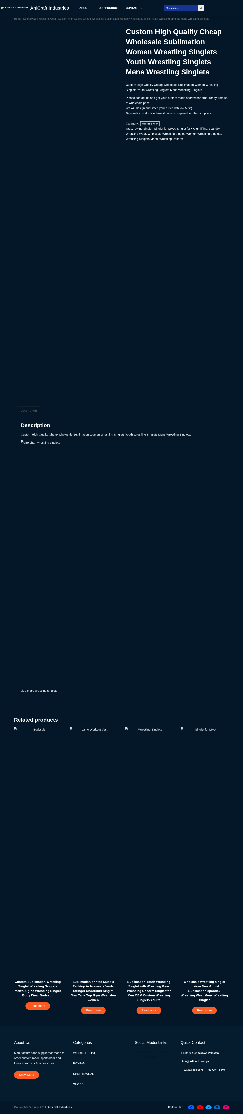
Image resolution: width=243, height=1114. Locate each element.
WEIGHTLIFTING (84, 1053)
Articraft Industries (60, 1107)
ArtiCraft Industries (49, 8)
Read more (37, 1006)
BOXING (79, 1063)
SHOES (78, 1084)
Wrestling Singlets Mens (142, 139)
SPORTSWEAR (83, 1073)
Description (28, 410)
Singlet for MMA (164, 128)
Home (17, 18)
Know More (26, 1074)
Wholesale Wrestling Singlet (166, 133)
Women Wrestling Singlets (203, 133)
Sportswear (30, 18)
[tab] (28, 410)
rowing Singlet (143, 128)
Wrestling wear (47, 18)
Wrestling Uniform (171, 139)
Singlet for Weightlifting (192, 128)
